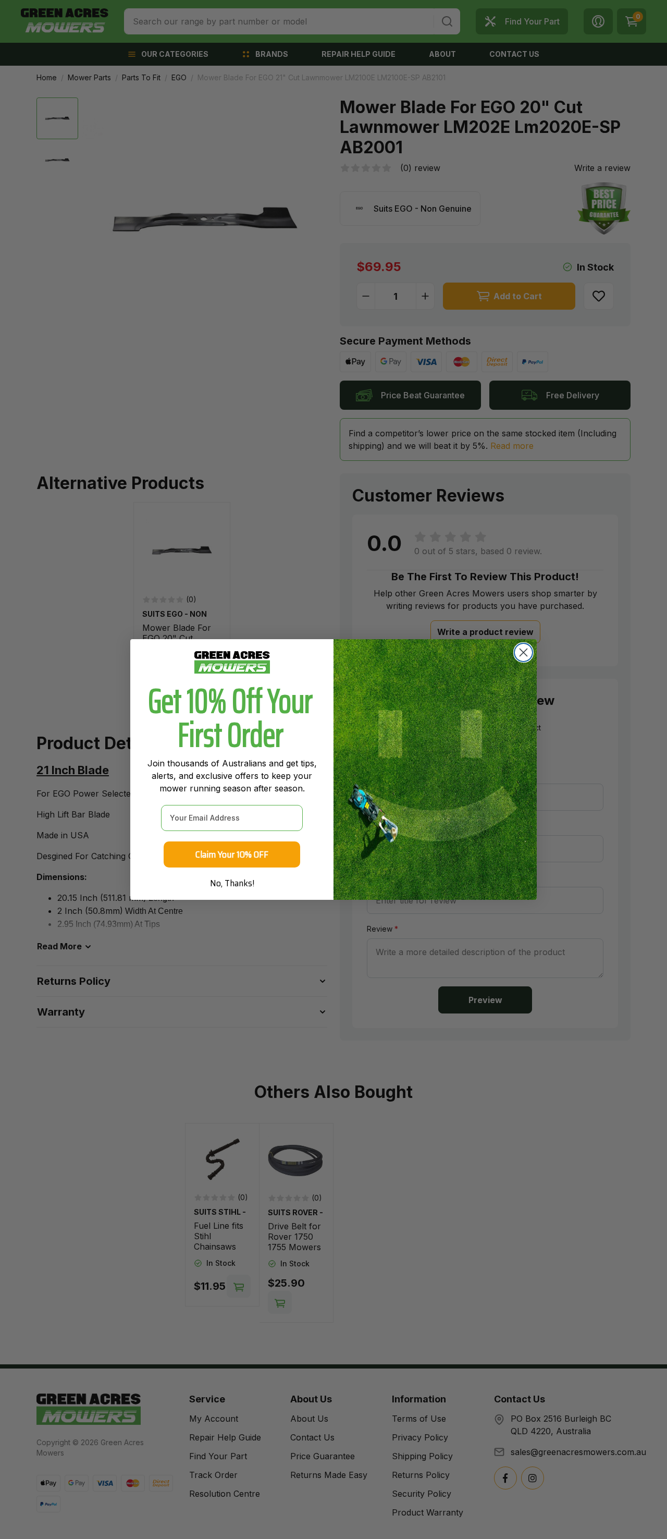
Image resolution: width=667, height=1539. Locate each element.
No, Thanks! (232, 883)
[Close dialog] (523, 652)
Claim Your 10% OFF (231, 854)
